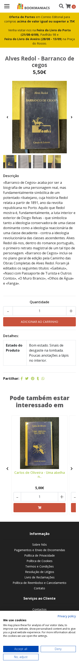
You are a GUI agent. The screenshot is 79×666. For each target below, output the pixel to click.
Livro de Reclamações (39, 577)
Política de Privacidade (39, 555)
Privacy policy (67, 616)
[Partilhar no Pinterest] (32, 378)
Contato (39, 588)
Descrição (11, 175)
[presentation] (7, 117)
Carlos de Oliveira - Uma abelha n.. (39, 474)
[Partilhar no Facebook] (22, 378)
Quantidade (39, 302)
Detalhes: (11, 336)
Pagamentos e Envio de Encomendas (39, 550)
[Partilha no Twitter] (26, 378)
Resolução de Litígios (39, 572)
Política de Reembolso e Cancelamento (39, 583)
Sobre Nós (39, 544)
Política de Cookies (39, 561)
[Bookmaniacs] (33, 6)
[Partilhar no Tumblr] (38, 378)
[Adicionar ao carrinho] (39, 507)
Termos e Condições (39, 566)
